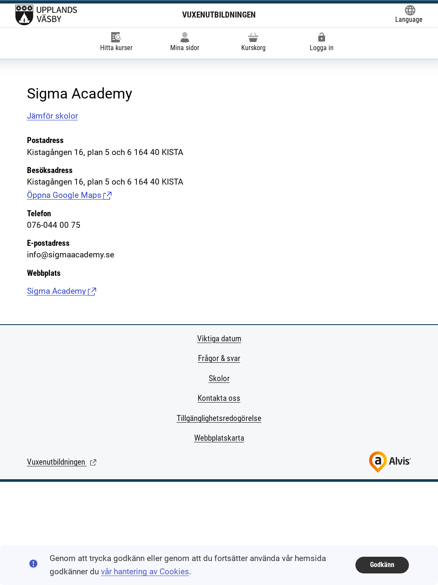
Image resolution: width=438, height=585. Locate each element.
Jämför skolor (52, 116)
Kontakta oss (219, 398)
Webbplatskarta (219, 438)
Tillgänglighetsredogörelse (219, 418)
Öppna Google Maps (69, 195)
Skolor (219, 378)
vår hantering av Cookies (145, 571)
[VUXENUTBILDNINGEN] (46, 15)
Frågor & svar (219, 358)
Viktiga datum (219, 338)
